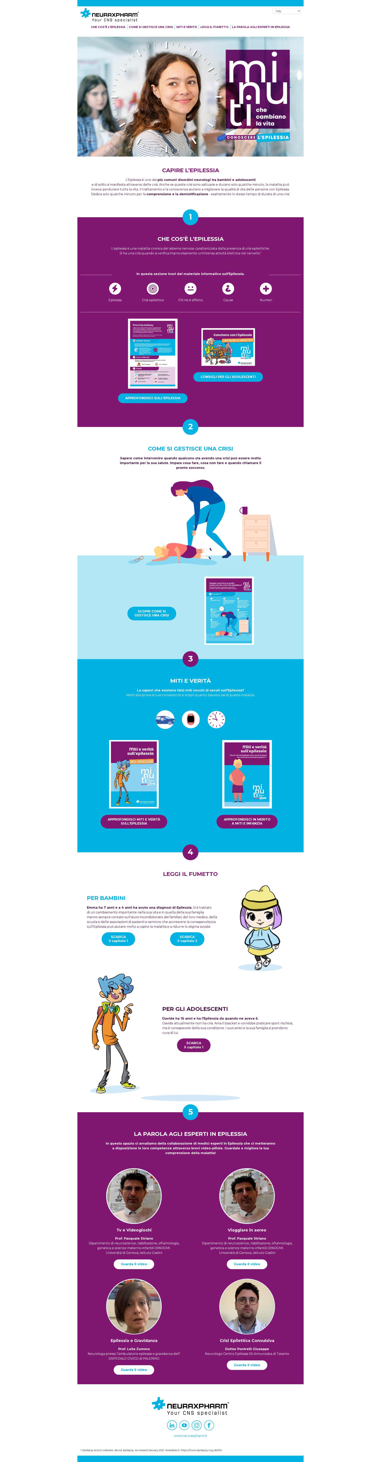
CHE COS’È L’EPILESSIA (108, 27)
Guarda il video (134, 1264)
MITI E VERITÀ (186, 27)
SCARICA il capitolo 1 (118, 939)
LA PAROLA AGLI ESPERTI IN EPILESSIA (261, 27)
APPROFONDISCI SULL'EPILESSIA (152, 398)
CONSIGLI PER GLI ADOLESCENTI (228, 377)
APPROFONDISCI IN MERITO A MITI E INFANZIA (247, 822)
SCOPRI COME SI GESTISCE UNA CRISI (152, 613)
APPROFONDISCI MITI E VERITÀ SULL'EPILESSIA (134, 822)
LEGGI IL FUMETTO (214, 27)
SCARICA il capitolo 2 (187, 939)
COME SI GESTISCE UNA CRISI (151, 27)
